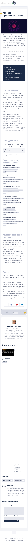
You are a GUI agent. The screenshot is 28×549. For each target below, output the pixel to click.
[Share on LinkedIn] (22, 304)
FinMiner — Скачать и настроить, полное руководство (18, 467)
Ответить (9, 497)
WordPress (13, 540)
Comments (8, 480)
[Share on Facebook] (11, 304)
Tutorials (15, 312)
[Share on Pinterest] (16, 304)
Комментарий (8, 505)
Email (16, 515)
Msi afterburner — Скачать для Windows (7, 359)
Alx (22, 540)
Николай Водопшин (14, 326)
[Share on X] (6, 304)
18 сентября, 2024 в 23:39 (13, 487)
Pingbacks (19, 480)
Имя (5, 515)
